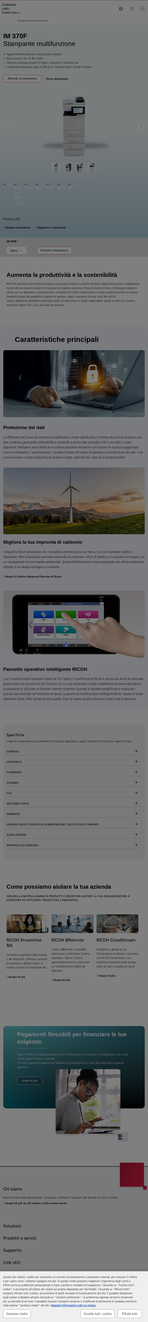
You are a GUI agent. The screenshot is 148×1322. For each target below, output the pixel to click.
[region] (74, 1296)
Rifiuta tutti (129, 1314)
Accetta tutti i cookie (98, 1314)
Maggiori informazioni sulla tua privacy (73, 1305)
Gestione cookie (17, 1314)
